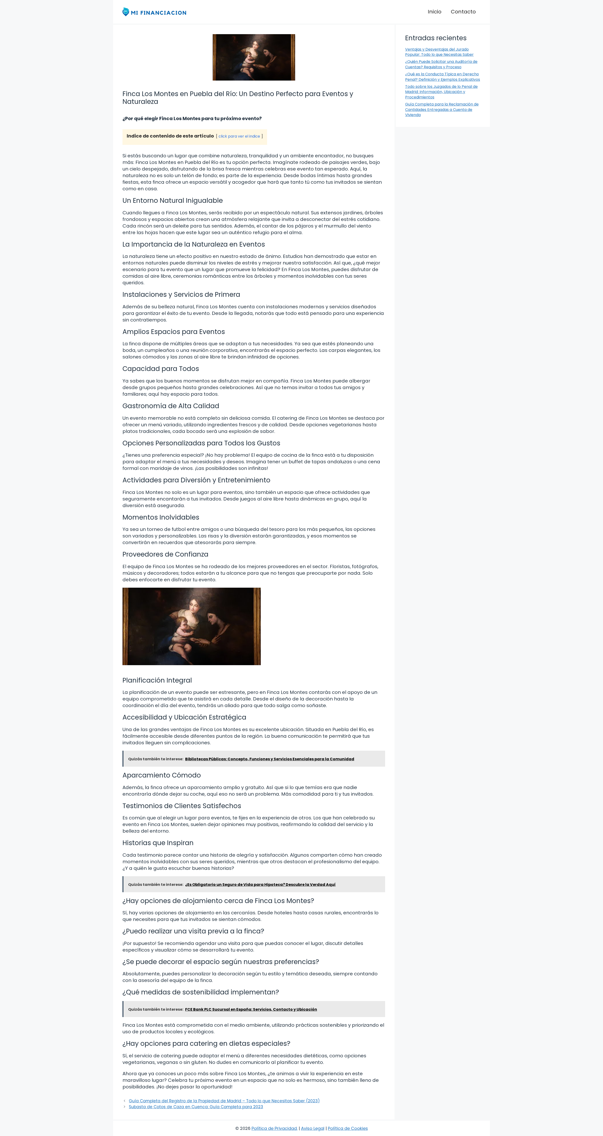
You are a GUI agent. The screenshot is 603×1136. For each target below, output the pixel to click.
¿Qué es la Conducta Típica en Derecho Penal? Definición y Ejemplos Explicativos (442, 76)
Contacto (463, 11)
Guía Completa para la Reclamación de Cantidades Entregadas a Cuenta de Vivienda (442, 110)
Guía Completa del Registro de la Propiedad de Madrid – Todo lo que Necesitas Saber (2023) (224, 1101)
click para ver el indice (239, 136)
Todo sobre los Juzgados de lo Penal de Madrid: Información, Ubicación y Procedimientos (441, 92)
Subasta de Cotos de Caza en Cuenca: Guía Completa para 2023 (196, 1107)
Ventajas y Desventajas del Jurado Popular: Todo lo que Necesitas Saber (439, 52)
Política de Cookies (348, 1128)
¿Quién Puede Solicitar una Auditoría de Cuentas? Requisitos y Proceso (441, 64)
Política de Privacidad (274, 1128)
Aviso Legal (312, 1128)
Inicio (434, 11)
